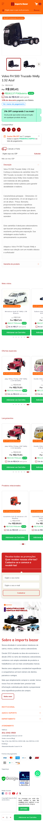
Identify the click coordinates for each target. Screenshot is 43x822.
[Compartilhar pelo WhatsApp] (4, 130)
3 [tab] (19, 338)
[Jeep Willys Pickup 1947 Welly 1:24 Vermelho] (16, 365)
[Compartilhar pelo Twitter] (14, 130)
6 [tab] (28, 338)
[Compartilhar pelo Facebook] (9, 130)
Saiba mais (8, 696)
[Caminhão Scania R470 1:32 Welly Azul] (15, 501)
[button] (39, 64)
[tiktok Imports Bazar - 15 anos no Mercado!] (17, 793)
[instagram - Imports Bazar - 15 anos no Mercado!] (10, 793)
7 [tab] (30, 338)
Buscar (36, 10)
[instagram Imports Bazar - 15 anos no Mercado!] (6, 793)
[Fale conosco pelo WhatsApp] (37, 773)
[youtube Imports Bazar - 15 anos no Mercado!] (13, 793)
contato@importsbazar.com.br (12, 736)
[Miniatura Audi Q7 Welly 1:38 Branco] (16, 298)
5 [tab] (25, 338)
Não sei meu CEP (8, 159)
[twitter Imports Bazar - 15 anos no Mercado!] (20, 793)
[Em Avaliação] (24, 779)
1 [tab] (14, 338)
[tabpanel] (16, 313)
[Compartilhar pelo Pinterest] (19, 130)
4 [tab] (22, 338)
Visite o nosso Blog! (8, 738)
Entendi (23, 809)
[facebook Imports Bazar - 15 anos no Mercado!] (3, 793)
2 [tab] (17, 338)
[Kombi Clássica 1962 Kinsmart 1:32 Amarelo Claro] (16, 433)
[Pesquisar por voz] (3, 10)
